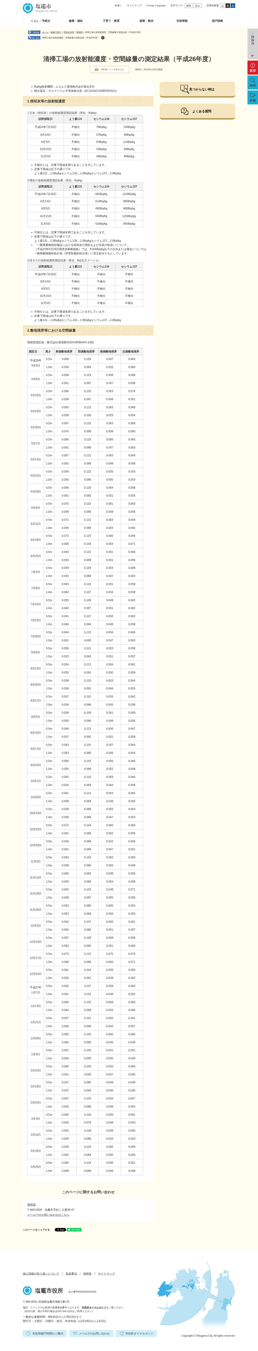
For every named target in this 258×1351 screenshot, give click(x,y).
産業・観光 (147, 20)
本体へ (118, 5)
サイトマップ (134, 5)
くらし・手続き (40, 20)
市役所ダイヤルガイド (94, 1307)
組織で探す (56, 32)
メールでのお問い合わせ (94, 1333)
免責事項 (71, 1273)
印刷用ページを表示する (112, 69)
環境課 (79, 32)
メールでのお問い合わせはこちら (48, 1214)
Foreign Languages (156, 5)
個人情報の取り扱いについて (41, 1273)
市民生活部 (69, 32)
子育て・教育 (111, 20)
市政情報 (182, 20)
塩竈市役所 (49, 1290)
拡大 (197, 5)
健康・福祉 (76, 20)
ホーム (45, 32)
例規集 (87, 1273)
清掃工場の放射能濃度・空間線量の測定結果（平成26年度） (70, 38)
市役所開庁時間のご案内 (47, 1333)
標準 (188, 5)
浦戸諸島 (217, 20)
